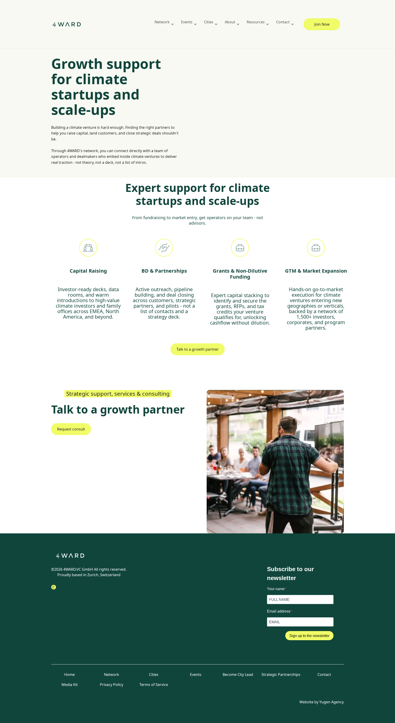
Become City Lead (238, 674)
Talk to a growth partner (197, 349)
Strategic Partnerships (281, 674)
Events (195, 674)
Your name (276, 589)
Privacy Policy (111, 684)
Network (111, 674)
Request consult (71, 429)
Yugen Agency (331, 701)
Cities (153, 674)
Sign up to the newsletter (309, 636)
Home (69, 674)
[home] (69, 24)
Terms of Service (153, 684)
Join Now (322, 24)
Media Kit (69, 684)
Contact (324, 674)
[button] (163, 24)
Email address (278, 611)
